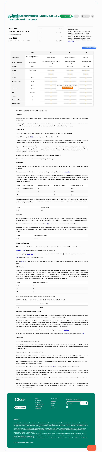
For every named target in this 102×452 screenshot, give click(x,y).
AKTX (20, 250)
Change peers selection (89, 47)
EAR (69, 172)
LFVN (31, 137)
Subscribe (83, 403)
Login (76, 16)
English (85, 16)
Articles (53, 403)
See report (91, 447)
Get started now (65, 16)
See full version (67, 87)
